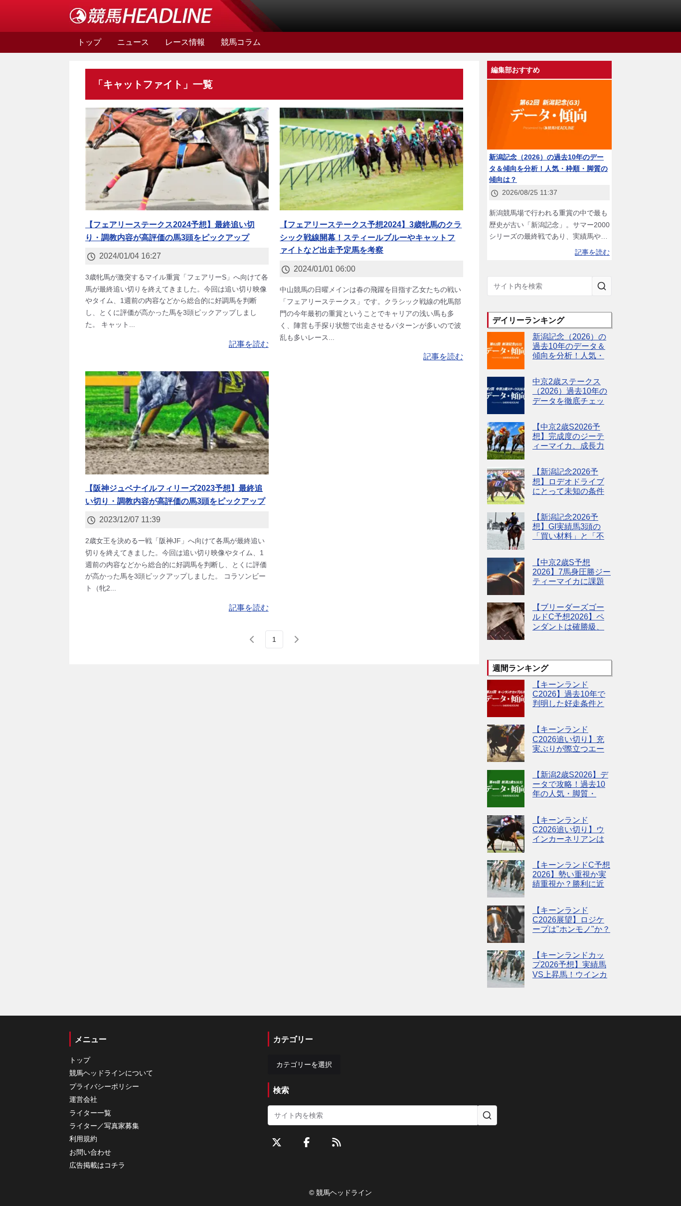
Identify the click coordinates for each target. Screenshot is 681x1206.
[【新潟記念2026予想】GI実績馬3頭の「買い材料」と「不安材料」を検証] (505, 531)
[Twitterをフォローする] (277, 1142)
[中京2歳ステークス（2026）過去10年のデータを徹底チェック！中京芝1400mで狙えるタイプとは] (505, 395)
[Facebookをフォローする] (307, 1142)
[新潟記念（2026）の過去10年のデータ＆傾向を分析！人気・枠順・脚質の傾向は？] (505, 350)
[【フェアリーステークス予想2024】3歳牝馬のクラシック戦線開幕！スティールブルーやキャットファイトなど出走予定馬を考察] (371, 159)
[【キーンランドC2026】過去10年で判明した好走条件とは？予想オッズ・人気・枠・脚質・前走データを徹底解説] (505, 698)
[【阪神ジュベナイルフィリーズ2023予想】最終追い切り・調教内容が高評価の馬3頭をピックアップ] (177, 422)
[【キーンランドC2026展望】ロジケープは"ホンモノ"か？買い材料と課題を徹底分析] (505, 924)
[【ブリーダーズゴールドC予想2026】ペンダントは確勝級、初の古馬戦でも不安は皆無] (505, 621)
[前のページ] (252, 639)
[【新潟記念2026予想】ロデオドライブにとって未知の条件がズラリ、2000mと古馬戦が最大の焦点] (505, 485)
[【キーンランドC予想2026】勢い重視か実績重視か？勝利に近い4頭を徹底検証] (505, 879)
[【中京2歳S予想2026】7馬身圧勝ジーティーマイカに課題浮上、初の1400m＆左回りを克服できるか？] (505, 576)
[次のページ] (296, 639)
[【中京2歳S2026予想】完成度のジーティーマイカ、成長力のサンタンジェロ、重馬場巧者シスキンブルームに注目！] (505, 440)
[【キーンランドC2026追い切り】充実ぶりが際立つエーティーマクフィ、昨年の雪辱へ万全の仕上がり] (505, 743)
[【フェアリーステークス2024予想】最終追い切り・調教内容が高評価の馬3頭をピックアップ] (177, 159)
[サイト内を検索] (602, 286)
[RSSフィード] (336, 1142)
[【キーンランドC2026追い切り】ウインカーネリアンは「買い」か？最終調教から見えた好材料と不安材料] (505, 834)
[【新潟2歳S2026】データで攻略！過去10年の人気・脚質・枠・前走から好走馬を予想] (505, 788)
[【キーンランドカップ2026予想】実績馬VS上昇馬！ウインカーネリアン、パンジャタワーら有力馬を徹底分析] (505, 969)
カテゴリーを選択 (304, 1064)
